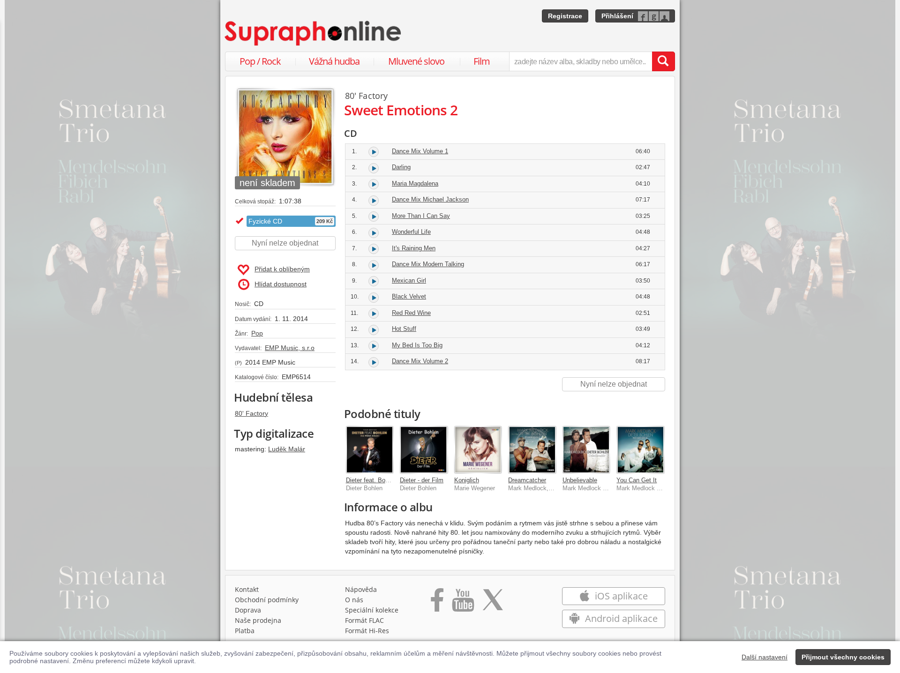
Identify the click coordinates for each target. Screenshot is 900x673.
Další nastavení (765, 657)
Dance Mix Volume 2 (420, 361)
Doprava (248, 610)
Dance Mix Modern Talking (428, 264)
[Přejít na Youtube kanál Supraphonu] (462, 603)
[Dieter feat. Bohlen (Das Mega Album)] (370, 450)
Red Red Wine (411, 312)
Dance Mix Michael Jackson (430, 199)
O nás (354, 599)
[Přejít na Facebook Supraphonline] (437, 603)
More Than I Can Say (421, 215)
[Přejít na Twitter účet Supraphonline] (492, 603)
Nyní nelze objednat (285, 243)
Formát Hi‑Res (367, 630)
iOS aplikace (620, 596)
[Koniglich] (478, 450)
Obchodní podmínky (267, 599)
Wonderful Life (411, 231)
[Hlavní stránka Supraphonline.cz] (313, 33)
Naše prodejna (258, 620)
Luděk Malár (286, 449)
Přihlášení (617, 16)
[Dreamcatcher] (532, 450)
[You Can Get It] (640, 450)
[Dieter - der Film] (424, 450)
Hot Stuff (404, 328)
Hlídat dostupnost (281, 284)
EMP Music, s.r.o (290, 347)
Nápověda (361, 589)
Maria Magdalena (415, 183)
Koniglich (466, 480)
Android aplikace (620, 618)
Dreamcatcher (527, 480)
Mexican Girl (409, 280)
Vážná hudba (334, 61)
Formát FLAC (364, 620)
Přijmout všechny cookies (843, 657)
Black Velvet (409, 296)
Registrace (565, 16)
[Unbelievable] (586, 450)
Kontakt (247, 589)
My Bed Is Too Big (417, 345)
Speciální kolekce (371, 610)
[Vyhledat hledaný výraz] (663, 61)
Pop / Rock (260, 61)
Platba (245, 630)
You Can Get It (636, 480)
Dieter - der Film (421, 480)
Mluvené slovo (416, 61)
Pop (257, 333)
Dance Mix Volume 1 (420, 151)
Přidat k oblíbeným (282, 269)
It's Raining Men (413, 248)
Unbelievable (579, 480)
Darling (401, 167)
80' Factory (251, 413)
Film (481, 61)
